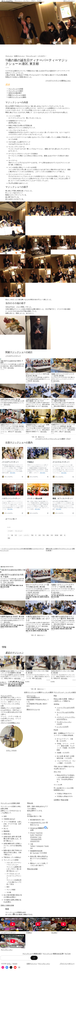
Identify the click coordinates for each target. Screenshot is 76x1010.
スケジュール (31, 696)
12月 (16, 535)
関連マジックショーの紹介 (17, 95)
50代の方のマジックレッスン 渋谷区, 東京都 (62, 672)
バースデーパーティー (8, 933)
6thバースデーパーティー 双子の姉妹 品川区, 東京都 (37, 374)
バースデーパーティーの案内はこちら (58, 80)
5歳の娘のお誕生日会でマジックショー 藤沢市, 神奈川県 (62, 400)
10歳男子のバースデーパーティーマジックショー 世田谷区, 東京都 (63, 425)
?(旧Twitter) (32, 845)
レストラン (26, 535)
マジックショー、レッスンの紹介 (65, 692)
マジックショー (18, 531)
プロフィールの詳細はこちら (10, 723)
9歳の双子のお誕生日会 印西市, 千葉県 (11, 361)
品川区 (29, 597)
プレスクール (15, 683)
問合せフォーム (39, 823)
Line (39, 837)
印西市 (17, 585)
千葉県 (13, 585)
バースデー (10, 531)
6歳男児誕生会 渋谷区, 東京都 (10, 399)
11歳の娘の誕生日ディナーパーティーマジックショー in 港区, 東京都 (36, 61)
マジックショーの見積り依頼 (10, 803)
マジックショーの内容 (15, 89)
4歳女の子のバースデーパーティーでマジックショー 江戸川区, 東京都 (12, 425)
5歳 (32, 595)
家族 (48, 535)
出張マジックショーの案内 (17, 97)
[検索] (34, 958)
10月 (1, 625)
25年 (11, 681)
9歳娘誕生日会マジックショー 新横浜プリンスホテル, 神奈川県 (37, 425)
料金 (55, 696)
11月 (27, 595)
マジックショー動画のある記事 (53, 954)
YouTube (36, 853)
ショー (20, 535)
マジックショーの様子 (15, 91)
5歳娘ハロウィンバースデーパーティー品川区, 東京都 (62, 374)
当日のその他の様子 (15, 93)
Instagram (40, 846)
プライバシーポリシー (67, 964)
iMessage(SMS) (36, 839)
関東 (9, 538)
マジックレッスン (7, 950)
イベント (22, 681)
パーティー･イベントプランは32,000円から (66, 718)
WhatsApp (33, 837)
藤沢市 (67, 628)
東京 (52, 597)
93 (35, 689)
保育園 (22, 683)
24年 (4, 585)
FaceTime (38, 835)
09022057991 (34, 841)
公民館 (39, 629)
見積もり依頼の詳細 (7, 905)
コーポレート (3, 682)
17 (35, 635)
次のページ (41, 437)
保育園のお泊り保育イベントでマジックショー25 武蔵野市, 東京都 (12, 672)
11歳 (12, 535)
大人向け (54, 933)
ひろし (29, 814)
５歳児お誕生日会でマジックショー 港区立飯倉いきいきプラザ (37, 400)
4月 (31, 629)
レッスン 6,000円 (62, 727)
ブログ (68, 439)
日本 (52, 535)
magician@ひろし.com (37, 822)
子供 (44, 535)
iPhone (32, 833)
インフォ (71, 1)
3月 (56, 627)
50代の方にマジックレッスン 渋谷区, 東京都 (37, 672)
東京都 (56, 535)
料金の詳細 (64, 800)
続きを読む (11, 368)
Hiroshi (15, 964)
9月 (18, 681)
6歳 (6, 625)
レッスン (27, 681)
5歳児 (13, 681)
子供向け (2, 685)
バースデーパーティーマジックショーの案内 (50, 439)
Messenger (34, 828)
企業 (19, 683)
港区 (61, 535)
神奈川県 (62, 628)
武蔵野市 (14, 685)
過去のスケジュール (33, 709)
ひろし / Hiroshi (11, 750)
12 (36, 437)
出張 (39, 535)
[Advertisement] (38, 991)
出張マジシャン (32, 964)
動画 (7, 909)
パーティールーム (41, 595)
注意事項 (57, 800)
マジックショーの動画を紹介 (32, 954)
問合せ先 (30, 803)
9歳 (6, 585)
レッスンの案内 (48, 692)
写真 (32, 535)
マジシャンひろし (6, 696)
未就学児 (42, 597)
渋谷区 (10, 626)
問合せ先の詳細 (32, 869)
